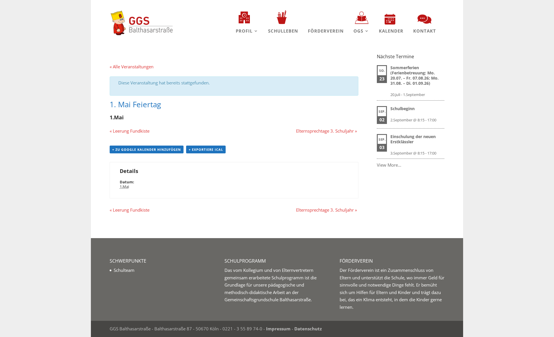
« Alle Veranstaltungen (132, 66)
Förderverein (326, 31)
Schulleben (283, 31)
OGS (358, 31)
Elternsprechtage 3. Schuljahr (326, 131)
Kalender (391, 31)
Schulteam (124, 270)
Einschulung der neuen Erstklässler (413, 139)
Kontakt (424, 31)
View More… (389, 165)
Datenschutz (308, 329)
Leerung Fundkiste (129, 131)
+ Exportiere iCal (206, 149)
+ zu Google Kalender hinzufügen (146, 149)
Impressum (278, 329)
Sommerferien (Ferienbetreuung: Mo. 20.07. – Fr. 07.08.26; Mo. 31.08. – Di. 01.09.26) (414, 75)
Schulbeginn (402, 108)
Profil (244, 31)
